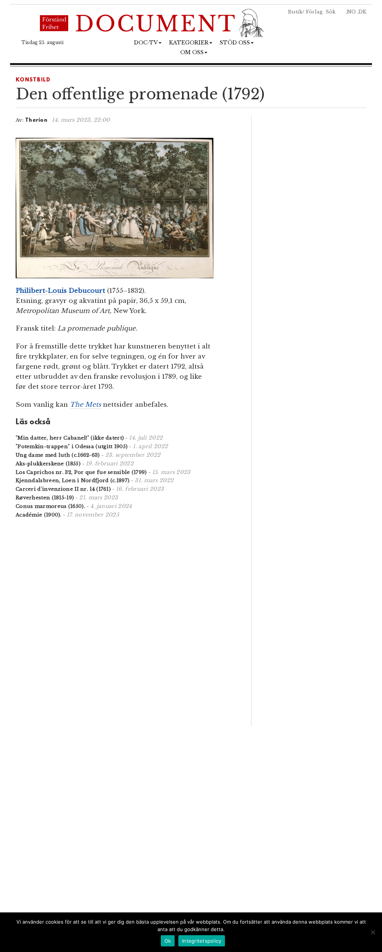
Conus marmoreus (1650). (50, 506)
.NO (351, 12)
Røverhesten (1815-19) (45, 497)
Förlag (314, 12)
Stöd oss (235, 42)
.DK (361, 12)
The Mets (85, 405)
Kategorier (189, 42)
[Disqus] (124, 621)
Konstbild (33, 80)
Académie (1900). (39, 515)
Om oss (192, 52)
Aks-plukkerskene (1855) (48, 464)
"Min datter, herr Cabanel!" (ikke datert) (70, 438)
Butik (295, 12)
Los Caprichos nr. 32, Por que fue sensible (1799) (81, 472)
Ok (168, 941)
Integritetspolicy (201, 941)
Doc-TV (146, 42)
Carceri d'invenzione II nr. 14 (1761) (63, 489)
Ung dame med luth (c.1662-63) (58, 455)
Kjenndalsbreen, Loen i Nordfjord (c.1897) (72, 480)
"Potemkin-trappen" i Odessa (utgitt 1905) (72, 446)
